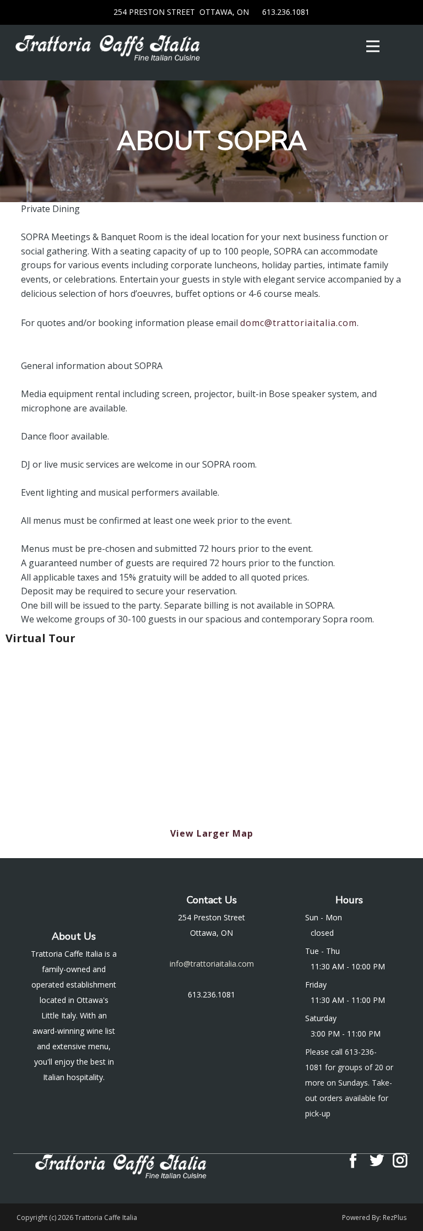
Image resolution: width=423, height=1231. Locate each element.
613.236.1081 (285, 12)
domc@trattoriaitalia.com (298, 323)
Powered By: (362, 1217)
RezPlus (394, 1217)
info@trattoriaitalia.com (212, 963)
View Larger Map (211, 833)
